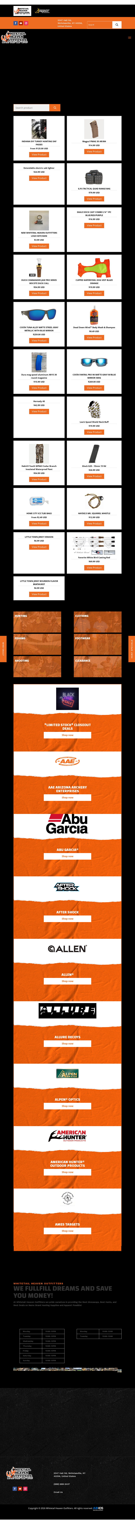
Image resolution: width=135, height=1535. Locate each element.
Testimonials (115, 1478)
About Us (115, 1473)
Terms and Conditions (115, 1489)
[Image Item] (15, 1370)
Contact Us (115, 1484)
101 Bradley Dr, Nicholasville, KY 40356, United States (65, 1311)
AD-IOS (99, 1509)
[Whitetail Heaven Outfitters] (22, 11)
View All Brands (68, 1257)
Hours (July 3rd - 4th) (87, 1326)
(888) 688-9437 (111, 10)
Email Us (58, 1492)
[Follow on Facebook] (15, 23)
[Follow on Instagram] (26, 23)
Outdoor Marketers (78, 1515)
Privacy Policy (115, 1494)
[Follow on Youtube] (21, 23)
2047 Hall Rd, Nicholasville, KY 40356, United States (70, 23)
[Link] (15, 37)
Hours (23, 1326)
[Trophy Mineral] (43, 11)
